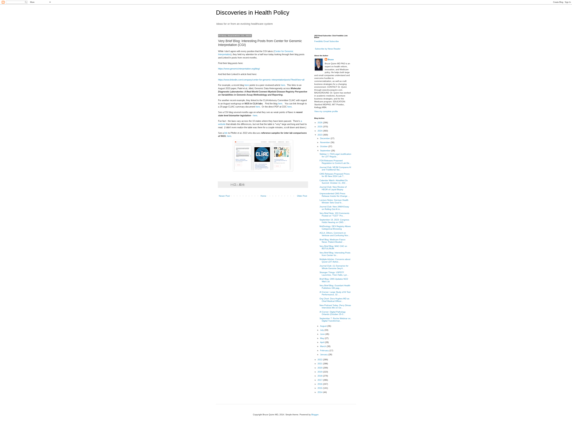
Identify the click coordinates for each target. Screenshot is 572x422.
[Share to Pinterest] (243, 184)
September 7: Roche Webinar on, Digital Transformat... (335, 319)
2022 (320, 359)
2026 (320, 122)
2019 (320, 372)
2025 (320, 126)
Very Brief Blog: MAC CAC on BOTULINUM (333, 247)
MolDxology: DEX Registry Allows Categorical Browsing (335, 227)
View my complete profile (326, 111)
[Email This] (231, 184)
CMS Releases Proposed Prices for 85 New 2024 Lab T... (335, 175)
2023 (320, 135)
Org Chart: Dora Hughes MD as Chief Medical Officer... (334, 299)
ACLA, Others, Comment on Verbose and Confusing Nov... (335, 234)
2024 (320, 131)
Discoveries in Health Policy (252, 12)
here (247, 85)
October (324, 146)
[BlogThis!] (234, 184)
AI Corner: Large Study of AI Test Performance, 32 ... (335, 293)
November (325, 142)
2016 (320, 384)
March (323, 346)
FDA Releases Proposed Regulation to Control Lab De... (335, 161)
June (322, 334)
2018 (320, 376)
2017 (320, 380)
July (322, 330)
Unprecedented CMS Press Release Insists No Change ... (335, 194)
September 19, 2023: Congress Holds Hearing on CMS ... (334, 221)
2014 (320, 392)
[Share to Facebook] (240, 184)
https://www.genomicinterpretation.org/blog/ (239, 68)
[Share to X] (237, 184)
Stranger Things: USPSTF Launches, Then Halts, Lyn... (334, 273)
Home (263, 196)
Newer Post (224, 196)
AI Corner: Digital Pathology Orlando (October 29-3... (333, 313)
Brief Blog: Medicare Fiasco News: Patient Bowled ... (332, 240)
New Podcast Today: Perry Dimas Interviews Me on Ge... (335, 306)
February (324, 350)
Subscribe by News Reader (327, 49)
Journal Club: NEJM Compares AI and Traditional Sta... (335, 168)
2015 (320, 388)
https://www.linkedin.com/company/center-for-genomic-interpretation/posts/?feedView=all (261, 79)
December (325, 138)
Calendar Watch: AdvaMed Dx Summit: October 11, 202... (334, 181)
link (226, 133)
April (322, 342)
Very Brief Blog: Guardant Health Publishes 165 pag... (335, 286)
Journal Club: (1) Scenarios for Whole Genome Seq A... (334, 267)
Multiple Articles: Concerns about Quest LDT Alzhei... (335, 260)
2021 (320, 363)
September (325, 150)
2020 (320, 368)
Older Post (302, 196)
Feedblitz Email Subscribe (326, 41)
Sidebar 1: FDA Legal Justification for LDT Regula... (335, 155)
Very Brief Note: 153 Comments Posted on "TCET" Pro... (334, 214)
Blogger (314, 414)
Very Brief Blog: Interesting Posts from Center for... (335, 253)
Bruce (331, 59)
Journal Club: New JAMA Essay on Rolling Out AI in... (334, 207)
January (324, 354)
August (323, 326)
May (322, 338)
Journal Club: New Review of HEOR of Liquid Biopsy (333, 188)
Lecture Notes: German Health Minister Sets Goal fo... (334, 201)
